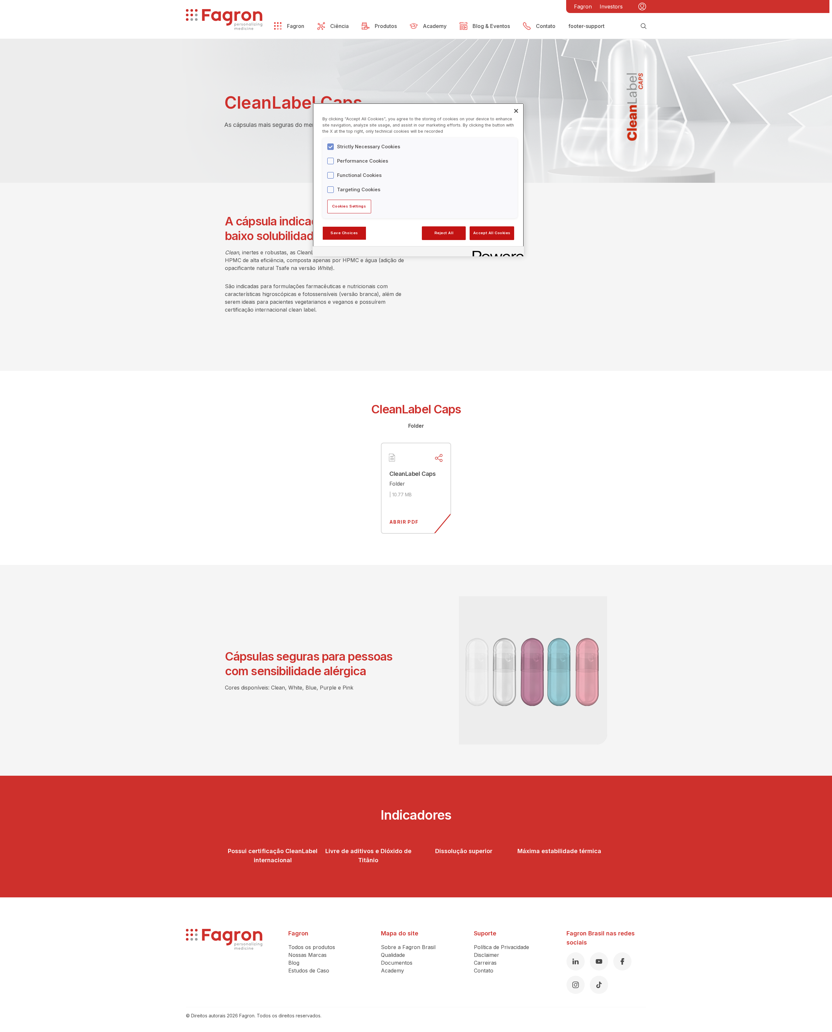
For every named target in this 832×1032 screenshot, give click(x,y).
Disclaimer (486, 955)
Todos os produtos (311, 947)
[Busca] (643, 26)
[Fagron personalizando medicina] (224, 961)
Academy (392, 970)
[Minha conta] (642, 6)
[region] (418, 179)
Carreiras (485, 962)
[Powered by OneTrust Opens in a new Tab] (496, 252)
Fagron (583, 6)
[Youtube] (599, 961)
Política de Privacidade (501, 947)
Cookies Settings (349, 206)
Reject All (444, 233)
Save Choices (344, 233)
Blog (293, 962)
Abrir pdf (404, 522)
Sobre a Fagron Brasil (408, 947)
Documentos (396, 962)
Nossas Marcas (307, 955)
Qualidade (393, 955)
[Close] (516, 111)
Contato (483, 970)
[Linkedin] (575, 961)
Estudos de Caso (308, 970)
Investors (611, 6)
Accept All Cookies (492, 233)
